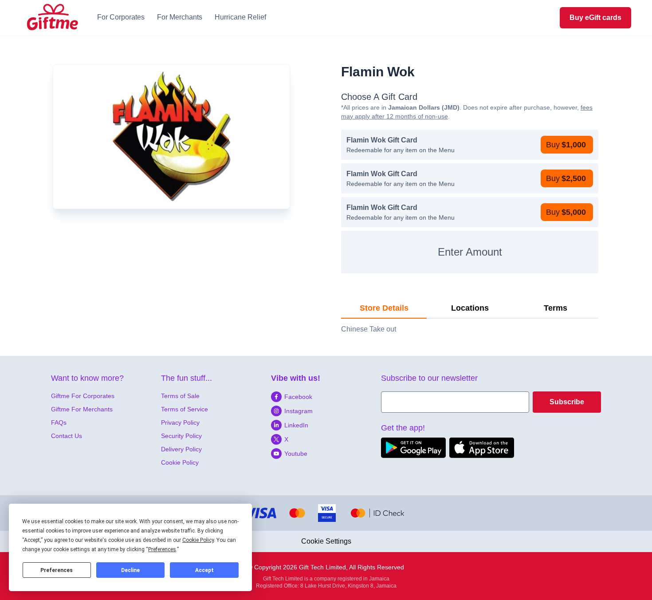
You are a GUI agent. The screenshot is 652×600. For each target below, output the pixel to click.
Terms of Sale (180, 395)
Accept (204, 570)
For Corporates (121, 17)
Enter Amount (470, 252)
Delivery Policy (181, 449)
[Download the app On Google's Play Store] (413, 448)
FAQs (59, 422)
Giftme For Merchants (82, 409)
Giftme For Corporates (82, 395)
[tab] (384, 308)
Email (390, 396)
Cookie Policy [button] (198, 540)
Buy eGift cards (595, 17)
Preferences (56, 570)
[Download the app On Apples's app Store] (481, 448)
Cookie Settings (326, 541)
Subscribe (567, 402)
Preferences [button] (162, 549)
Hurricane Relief (240, 17)
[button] (567, 145)
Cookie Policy (180, 462)
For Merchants (179, 17)
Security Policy (181, 435)
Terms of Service (184, 409)
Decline (130, 570)
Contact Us (66, 435)
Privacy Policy (180, 422)
